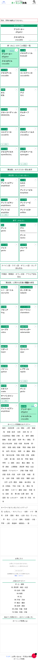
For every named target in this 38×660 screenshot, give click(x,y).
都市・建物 (30, 436)
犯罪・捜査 (21, 606)
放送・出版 (18, 443)
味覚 (29, 474)
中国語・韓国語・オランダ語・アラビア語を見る (19, 275)
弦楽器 (27, 519)
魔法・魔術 (26, 463)
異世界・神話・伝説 (27, 467)
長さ (8, 519)
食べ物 (12, 459)
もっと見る (5, 144)
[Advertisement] (19, 11)
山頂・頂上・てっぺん (29, 515)
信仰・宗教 (10, 478)
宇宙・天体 (17, 486)
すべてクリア (19, 571)
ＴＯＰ (8, 656)
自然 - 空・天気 (25, 498)
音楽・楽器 (12, 440)
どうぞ (14, 519)
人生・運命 (20, 428)
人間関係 (14, 467)
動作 (4, 428)
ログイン (4, 3)
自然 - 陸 (20, 459)
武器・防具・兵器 (8, 474)
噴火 (17, 515)
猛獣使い (22, 523)
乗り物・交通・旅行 (22, 494)
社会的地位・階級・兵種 (11, 436)
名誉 (26, 511)
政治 (18, 463)
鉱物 (32, 455)
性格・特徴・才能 (22, 455)
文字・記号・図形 (10, 482)
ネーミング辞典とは (20, 621)
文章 (6, 515)
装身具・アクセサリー (10, 470)
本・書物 (26, 451)
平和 (3, 523)
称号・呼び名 (11, 451)
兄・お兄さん (6, 511)
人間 (28, 428)
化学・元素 (21, 474)
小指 (33, 519)
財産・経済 (11, 432)
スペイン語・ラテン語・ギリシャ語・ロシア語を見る (19, 266)
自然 (19, 432)
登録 (4, 1)
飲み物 (26, 443)
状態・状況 (20, 478)
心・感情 (11, 463)
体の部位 (28, 482)
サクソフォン (18, 511)
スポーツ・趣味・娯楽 (19, 490)
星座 (12, 515)
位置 (6, 459)
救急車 (14, 523)
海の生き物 (10, 455)
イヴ (31, 511)
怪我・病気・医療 (14, 447)
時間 (20, 451)
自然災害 (11, 428)
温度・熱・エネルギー (10, 498)
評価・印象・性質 (26, 470)
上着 (8, 523)
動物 (4, 440)
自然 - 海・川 (27, 432)
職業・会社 (30, 478)
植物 (21, 482)
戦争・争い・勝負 (24, 440)
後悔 (21, 519)
